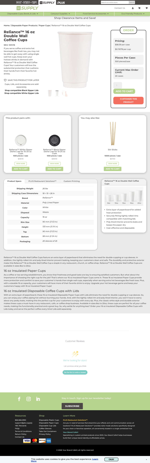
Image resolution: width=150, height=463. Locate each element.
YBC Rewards (20, 426)
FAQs (17, 428)
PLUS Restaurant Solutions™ (42, 181)
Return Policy (20, 434)
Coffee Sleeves (45, 428)
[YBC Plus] (61, 2)
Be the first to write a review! (75, 372)
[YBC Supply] (47, 2)
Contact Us (19, 437)
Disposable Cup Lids (47, 426)
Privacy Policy (45, 434)
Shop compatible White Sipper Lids (21, 93)
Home (7, 25)
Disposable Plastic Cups (49, 420)
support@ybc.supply (23, 423)
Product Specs (14, 181)
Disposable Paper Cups (49, 423)
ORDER (128, 30)
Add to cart (124, 91)
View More (20, 163)
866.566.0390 (20, 420)
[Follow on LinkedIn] (38, 399)
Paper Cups (44, 25)
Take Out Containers (47, 431)
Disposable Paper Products (24, 25)
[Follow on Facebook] (19, 399)
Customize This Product (128, 100)
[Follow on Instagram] (28, 399)
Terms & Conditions (23, 431)
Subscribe (72, 406)
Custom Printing (72, 181)
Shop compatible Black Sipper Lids (21, 90)
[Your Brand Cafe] (26, 2)
